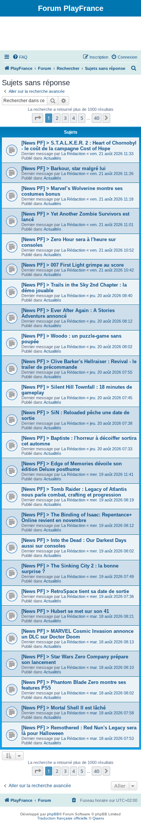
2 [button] (57, 118)
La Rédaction (73, 153)
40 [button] (96, 118)
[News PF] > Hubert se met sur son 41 (65, 611)
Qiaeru (98, 818)
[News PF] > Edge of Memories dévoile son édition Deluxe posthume (71, 466)
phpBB (53, 814)
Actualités (52, 158)
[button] (37, 117)
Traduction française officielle (62, 818)
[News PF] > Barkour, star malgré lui (63, 168)
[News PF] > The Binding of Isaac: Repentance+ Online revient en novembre (76, 517)
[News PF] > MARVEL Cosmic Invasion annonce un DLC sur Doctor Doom (77, 634)
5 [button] (81, 118)
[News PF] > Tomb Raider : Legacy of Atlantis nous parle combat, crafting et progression (74, 492)
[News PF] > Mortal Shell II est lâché (63, 708)
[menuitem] (19, 57)
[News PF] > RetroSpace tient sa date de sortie (75, 591)
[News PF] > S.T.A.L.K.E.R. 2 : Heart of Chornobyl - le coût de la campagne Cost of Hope (78, 145)
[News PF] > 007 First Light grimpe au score (72, 265)
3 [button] (65, 118)
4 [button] (73, 118)
